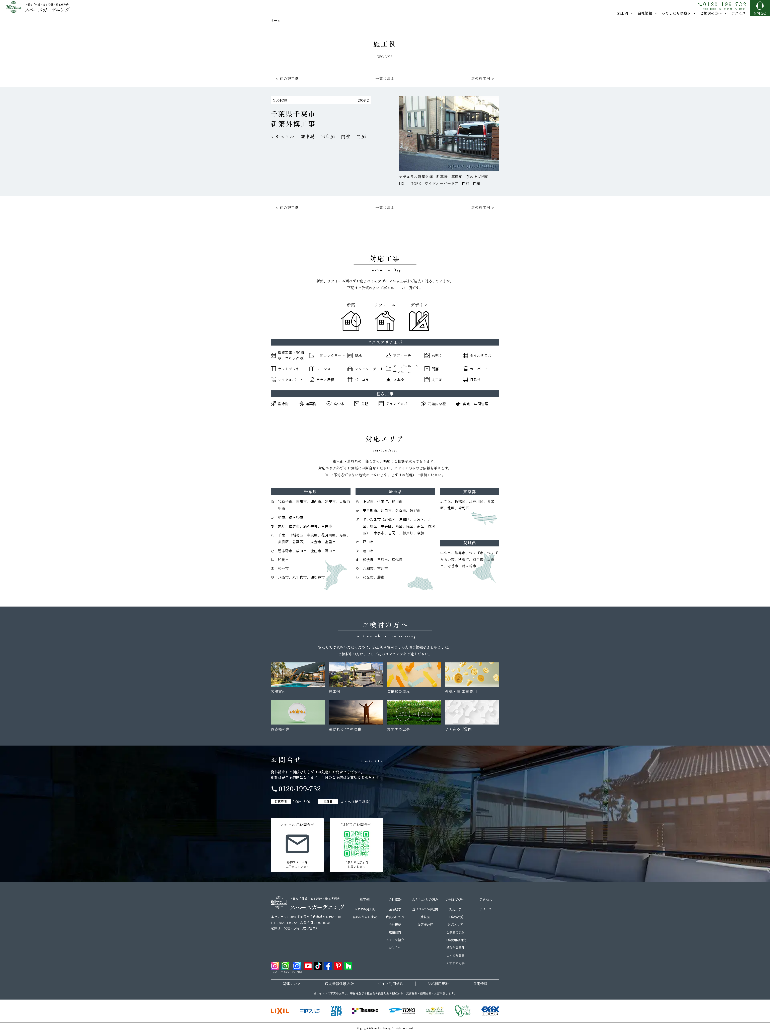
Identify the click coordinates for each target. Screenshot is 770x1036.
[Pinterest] (338, 966)
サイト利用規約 (390, 984)
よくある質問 (455, 955)
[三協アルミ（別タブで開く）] (310, 1011)
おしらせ (395, 947)
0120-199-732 (722, 4)
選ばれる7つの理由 (425, 909)
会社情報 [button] (645, 13)
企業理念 (395, 909)
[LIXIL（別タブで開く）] (280, 1011)
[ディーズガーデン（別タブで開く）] (435, 1011)
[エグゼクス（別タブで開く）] (490, 1011)
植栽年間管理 (455, 947)
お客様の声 (425, 924)
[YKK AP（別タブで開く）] (336, 1011)
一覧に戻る (384, 78)
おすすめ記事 (455, 962)
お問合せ (760, 13)
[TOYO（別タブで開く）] (402, 1011)
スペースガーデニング (47, 9)
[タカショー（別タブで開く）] (365, 1011)
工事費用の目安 (455, 939)
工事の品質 (455, 916)
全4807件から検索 (364, 916)
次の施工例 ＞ (483, 78)
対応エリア (455, 924)
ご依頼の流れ (455, 932)
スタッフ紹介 (395, 939)
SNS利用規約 (438, 984)
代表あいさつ (395, 916)
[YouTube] (308, 966)
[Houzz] (348, 966)
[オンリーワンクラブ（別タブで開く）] (463, 1011)
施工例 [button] (622, 13)
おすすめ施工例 (364, 909)
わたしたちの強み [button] (676, 13)
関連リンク (292, 984)
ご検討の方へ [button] (711, 13)
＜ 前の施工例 (287, 78)
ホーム (276, 20)
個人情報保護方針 (339, 984)
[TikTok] (318, 966)
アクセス (739, 13)
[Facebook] (328, 966)
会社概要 (395, 924)
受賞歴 (425, 916)
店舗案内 (395, 932)
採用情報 (480, 984)
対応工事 (455, 909)
